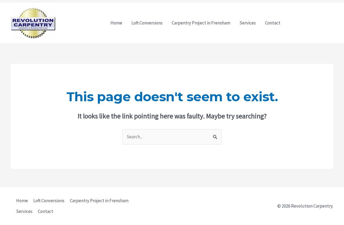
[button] (311, 23)
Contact (272, 23)
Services (247, 23)
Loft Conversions (147, 23)
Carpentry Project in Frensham (201, 23)
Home (116, 23)
